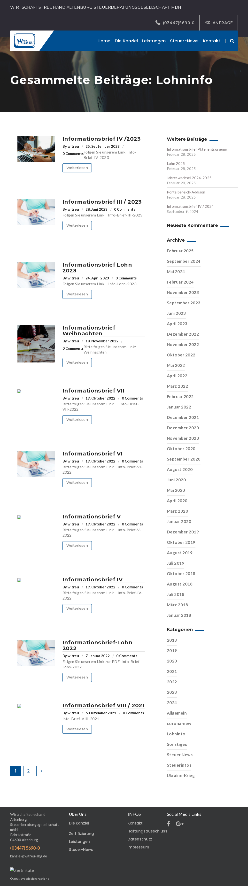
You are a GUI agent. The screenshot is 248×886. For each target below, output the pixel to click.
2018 (172, 640)
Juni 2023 (176, 313)
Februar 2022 (180, 396)
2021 (172, 671)
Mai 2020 (176, 490)
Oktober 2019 (181, 542)
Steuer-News (184, 41)
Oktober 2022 (181, 354)
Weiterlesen (77, 168)
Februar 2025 (180, 250)
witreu (73, 146)
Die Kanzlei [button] (126, 41)
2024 (172, 702)
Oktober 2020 (181, 448)
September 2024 (184, 261)
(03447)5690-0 (178, 23)
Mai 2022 (176, 365)
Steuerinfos (179, 765)
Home (104, 41)
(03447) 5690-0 (25, 848)
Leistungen (154, 41)
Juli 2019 (176, 563)
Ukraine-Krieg (181, 775)
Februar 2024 (180, 282)
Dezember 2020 (183, 427)
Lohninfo (176, 733)
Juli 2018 (176, 594)
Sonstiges (177, 744)
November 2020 (183, 438)
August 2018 (180, 583)
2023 (172, 692)
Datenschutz (140, 839)
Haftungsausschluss (147, 831)
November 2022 (183, 344)
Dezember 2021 (183, 417)
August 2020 (180, 469)
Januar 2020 (179, 521)
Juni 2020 (176, 479)
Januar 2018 (179, 615)
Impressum (138, 847)
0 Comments (73, 153)
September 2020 (184, 459)
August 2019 (180, 552)
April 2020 (177, 500)
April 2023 (177, 323)
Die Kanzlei (79, 823)
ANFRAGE (223, 23)
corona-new (179, 723)
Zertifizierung (81, 833)
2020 (172, 660)
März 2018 (177, 604)
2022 (172, 681)
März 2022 (177, 386)
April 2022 (177, 375)
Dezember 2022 (183, 334)
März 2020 (177, 511)
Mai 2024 (176, 271)
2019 (172, 650)
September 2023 (184, 302)
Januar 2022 (179, 406)
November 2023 (183, 292)
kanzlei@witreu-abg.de (28, 856)
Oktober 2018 (181, 573)
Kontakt (211, 41)
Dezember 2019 (183, 531)
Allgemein (177, 713)
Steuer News (180, 754)
